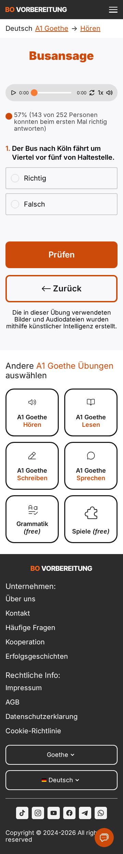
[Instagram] (38, 813)
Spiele (91, 531)
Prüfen (62, 255)
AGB (12, 702)
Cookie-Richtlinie (33, 731)
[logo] (36, 9)
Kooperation (25, 642)
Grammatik (32, 527)
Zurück (66, 288)
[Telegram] (85, 813)
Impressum (23, 688)
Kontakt (17, 613)
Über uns (20, 599)
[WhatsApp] (101, 813)
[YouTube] (53, 813)
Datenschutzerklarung (41, 716)
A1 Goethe (32, 420)
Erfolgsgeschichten (36, 656)
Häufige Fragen (30, 627)
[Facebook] (69, 813)
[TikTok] (22, 813)
